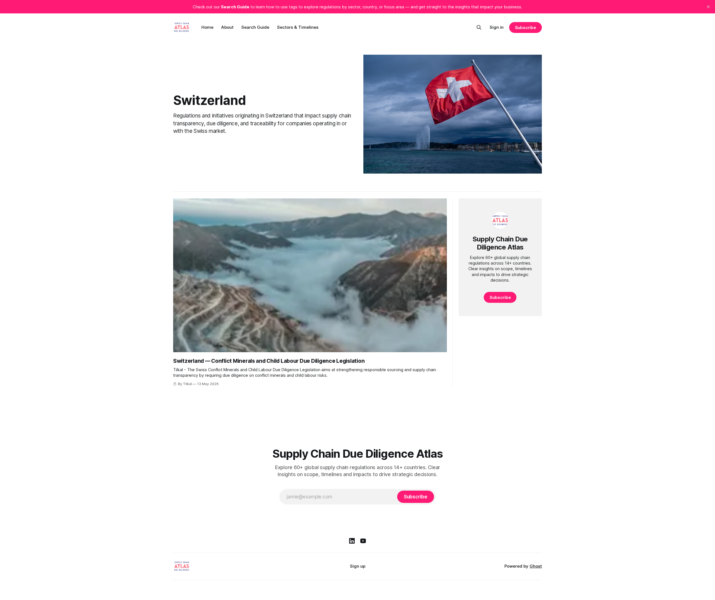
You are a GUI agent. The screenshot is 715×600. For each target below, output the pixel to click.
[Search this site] (479, 27)
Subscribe (525, 27)
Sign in (497, 27)
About (227, 27)
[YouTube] (363, 541)
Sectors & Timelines (297, 27)
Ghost (536, 566)
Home (207, 27)
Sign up (357, 566)
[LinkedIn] (352, 541)
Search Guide (255, 27)
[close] (708, 6)
